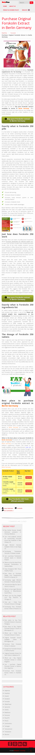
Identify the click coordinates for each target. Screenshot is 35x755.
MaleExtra (7, 712)
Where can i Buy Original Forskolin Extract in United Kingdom (12, 659)
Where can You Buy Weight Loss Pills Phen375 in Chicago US (12, 597)
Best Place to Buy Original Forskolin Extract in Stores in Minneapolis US (12, 628)
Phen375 (7, 718)
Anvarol (6, 696)
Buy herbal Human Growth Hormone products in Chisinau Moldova (12, 532)
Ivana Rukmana (8, 508)
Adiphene (7, 690)
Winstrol (6, 734)
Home (5, 6)
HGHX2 (6, 710)
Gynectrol (7, 707)
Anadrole (7, 693)
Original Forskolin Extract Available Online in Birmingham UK (12, 639)
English (25, 10)
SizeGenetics (8, 723)
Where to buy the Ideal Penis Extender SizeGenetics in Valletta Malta (12, 564)
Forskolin (13, 33)
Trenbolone (7, 732)
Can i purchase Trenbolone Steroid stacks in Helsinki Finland (12, 558)
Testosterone (8, 729)
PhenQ (6, 721)
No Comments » (9, 510)
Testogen (7, 726)
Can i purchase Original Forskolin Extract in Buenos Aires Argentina (12, 666)
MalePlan (4, 33)
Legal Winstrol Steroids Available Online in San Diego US (12, 546)
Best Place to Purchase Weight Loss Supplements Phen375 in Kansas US (12, 575)
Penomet (7, 715)
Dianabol (7, 699)
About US (12, 6)
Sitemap (22, 750)
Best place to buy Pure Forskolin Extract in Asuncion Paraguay (12, 622)
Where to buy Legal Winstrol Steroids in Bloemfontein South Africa (12, 591)
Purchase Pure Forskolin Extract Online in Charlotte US (12, 672)
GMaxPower (7, 704)
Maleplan (16, 750)
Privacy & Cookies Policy (11, 10)
